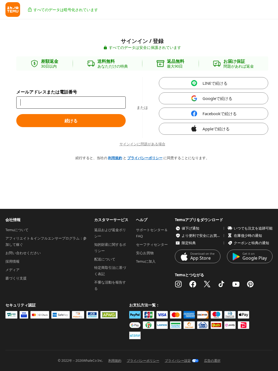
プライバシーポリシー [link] (145, 157)
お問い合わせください (23, 252)
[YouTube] (235, 284)
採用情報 (12, 261)
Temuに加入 (146, 261)
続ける (71, 121)
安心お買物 (145, 252)
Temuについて (17, 229)
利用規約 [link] (115, 157)
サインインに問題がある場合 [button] (142, 144)
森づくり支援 (16, 278)
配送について (104, 259)
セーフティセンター (152, 244)
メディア (12, 269)
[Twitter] (207, 284)
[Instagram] (178, 284)
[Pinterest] (250, 284)
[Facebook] (192, 284)
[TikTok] (221, 284)
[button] (12, 9)
